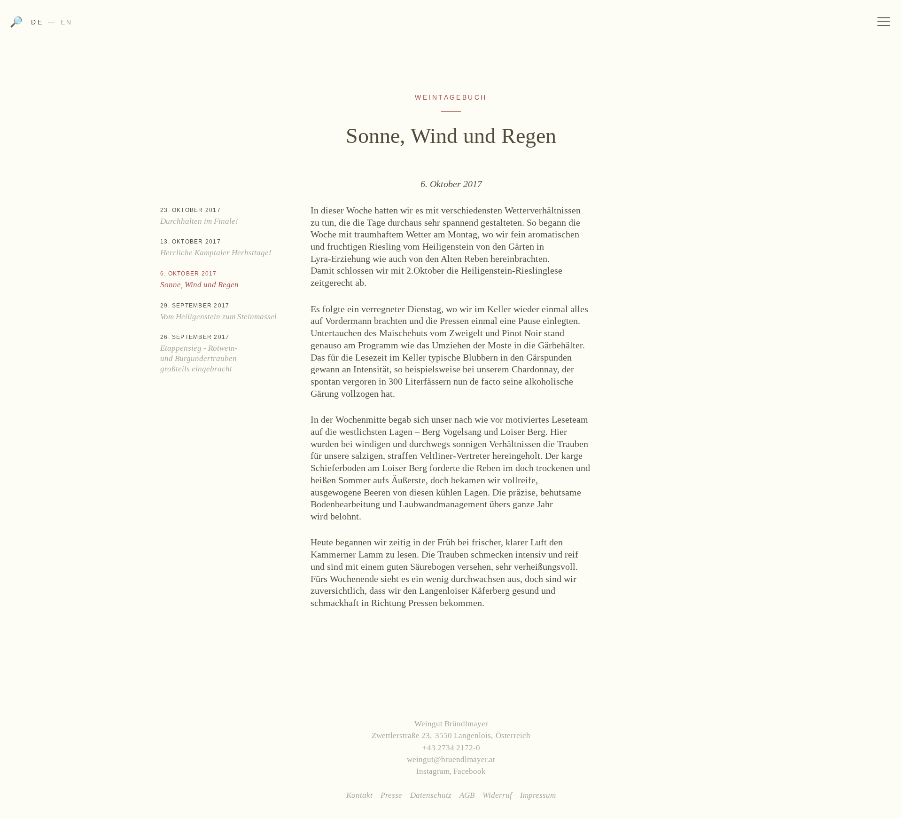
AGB (466, 795)
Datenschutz (430, 795)
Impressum (538, 795)
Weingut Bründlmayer (451, 25)
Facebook (469, 771)
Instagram (433, 771)
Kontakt (359, 795)
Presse (391, 795)
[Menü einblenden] (884, 21)
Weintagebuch (451, 97)
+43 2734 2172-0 (451, 747)
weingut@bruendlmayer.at (451, 759)
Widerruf (497, 795)
